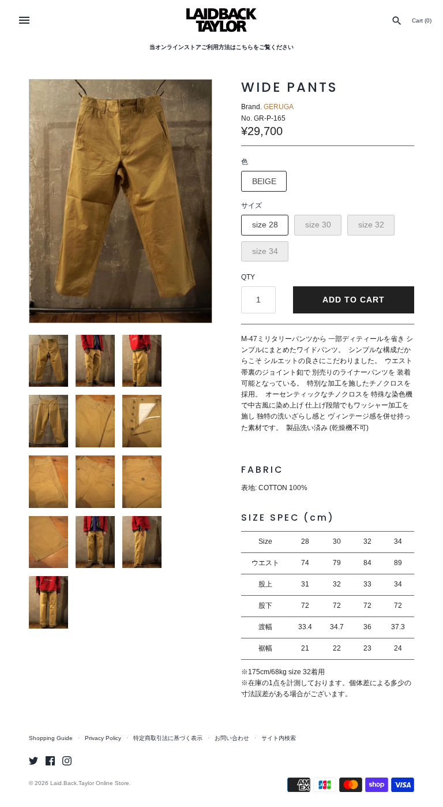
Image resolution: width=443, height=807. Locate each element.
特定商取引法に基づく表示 (167, 738)
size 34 (265, 251)
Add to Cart (353, 299)
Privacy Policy (103, 738)
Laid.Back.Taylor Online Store (89, 783)
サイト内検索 (278, 738)
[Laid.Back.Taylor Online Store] (222, 20)
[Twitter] (33, 760)
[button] (187, 201)
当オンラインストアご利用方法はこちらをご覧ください (221, 47)
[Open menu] (24, 20)
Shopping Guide (51, 738)
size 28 (265, 224)
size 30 (318, 224)
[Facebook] (50, 760)
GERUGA (279, 107)
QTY (248, 277)
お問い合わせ (232, 738)
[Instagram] (67, 760)
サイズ (251, 205)
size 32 (371, 224)
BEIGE (264, 181)
